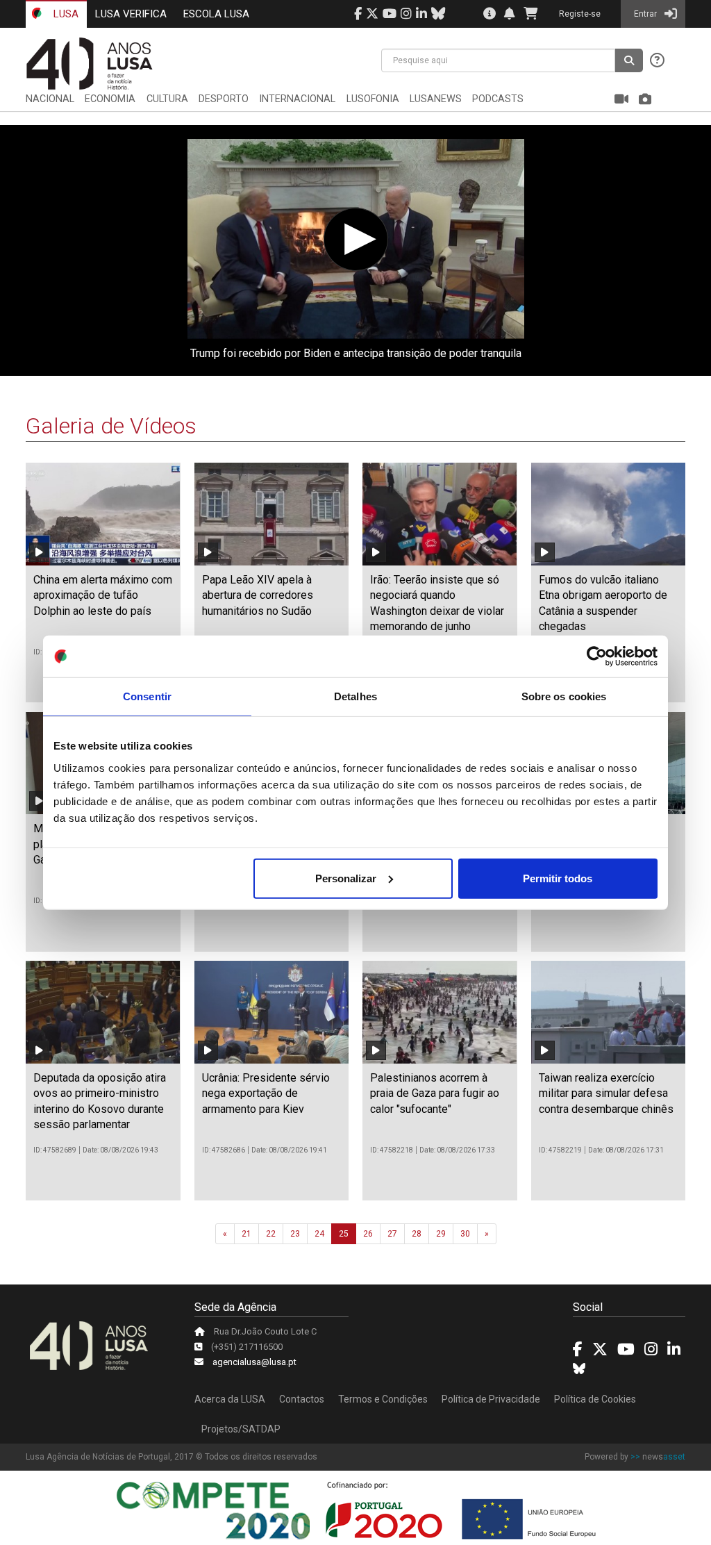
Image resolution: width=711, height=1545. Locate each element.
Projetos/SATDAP (241, 1429)
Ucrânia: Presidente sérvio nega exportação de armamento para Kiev (266, 1093)
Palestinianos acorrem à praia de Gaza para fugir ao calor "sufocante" (434, 1093)
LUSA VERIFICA (131, 14)
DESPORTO (224, 99)
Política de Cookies (595, 1399)
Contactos (301, 1399)
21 (246, 1234)
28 (416, 1234)
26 (368, 1234)
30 (465, 1234)
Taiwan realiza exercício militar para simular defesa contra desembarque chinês (606, 1093)
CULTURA (167, 99)
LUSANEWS (436, 99)
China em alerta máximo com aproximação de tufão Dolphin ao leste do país (102, 595)
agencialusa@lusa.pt (254, 1362)
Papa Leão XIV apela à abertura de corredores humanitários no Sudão (257, 595)
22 (271, 1234)
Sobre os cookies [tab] (564, 696)
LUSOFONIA (372, 99)
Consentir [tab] (147, 696)
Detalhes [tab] (355, 696)
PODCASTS (498, 99)
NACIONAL (50, 99)
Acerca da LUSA (229, 1399)
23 (295, 1234)
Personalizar (345, 878)
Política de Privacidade (491, 1399)
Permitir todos (557, 878)
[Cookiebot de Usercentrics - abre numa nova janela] (597, 656)
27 (392, 1234)
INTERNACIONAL (297, 99)
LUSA (64, 14)
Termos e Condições (383, 1399)
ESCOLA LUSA (216, 14)
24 (319, 1234)
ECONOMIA (110, 99)
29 (441, 1234)
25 (344, 1234)
